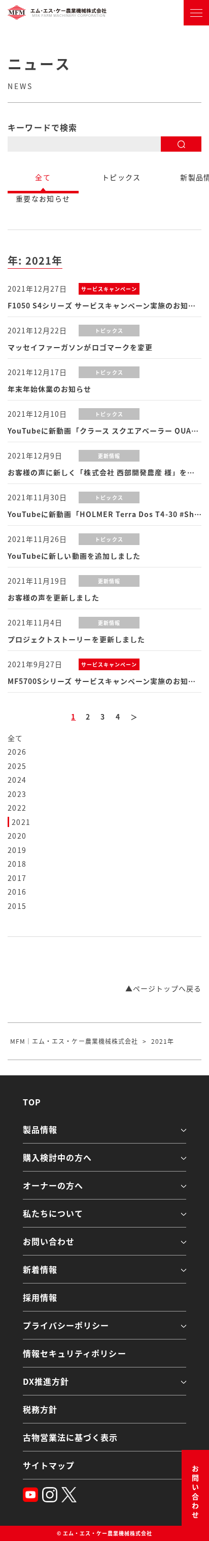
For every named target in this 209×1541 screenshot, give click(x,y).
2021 (21, 822)
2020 (17, 836)
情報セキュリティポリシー (74, 1353)
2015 (17, 906)
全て (15, 738)
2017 (17, 878)
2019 (17, 850)
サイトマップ (49, 1465)
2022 (17, 808)
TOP (32, 1102)
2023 (17, 794)
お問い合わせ (195, 1493)
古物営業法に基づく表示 (70, 1437)
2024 (17, 780)
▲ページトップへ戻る (163, 988)
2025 (17, 766)
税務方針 (40, 1409)
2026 (17, 752)
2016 (17, 892)
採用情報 (40, 1297)
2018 (17, 864)
